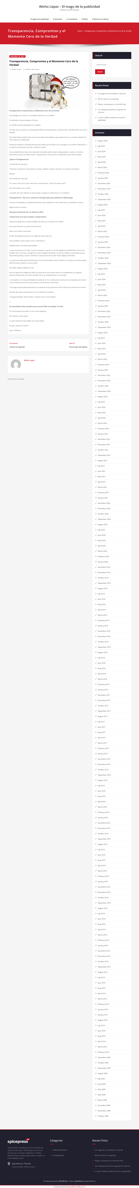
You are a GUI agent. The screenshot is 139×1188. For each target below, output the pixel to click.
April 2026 (102, 162)
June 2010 (102, 1031)
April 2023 (102, 354)
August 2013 (103, 972)
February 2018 (103, 684)
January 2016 (103, 817)
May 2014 (102, 924)
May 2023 (102, 348)
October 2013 (103, 961)
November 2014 (104, 892)
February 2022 (103, 428)
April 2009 (102, 1095)
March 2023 (102, 359)
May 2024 (102, 285)
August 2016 (103, 780)
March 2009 (102, 1100)
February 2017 (103, 748)
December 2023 (104, 311)
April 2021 (102, 482)
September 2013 (104, 967)
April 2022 (102, 418)
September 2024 (104, 263)
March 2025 (102, 231)
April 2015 (102, 865)
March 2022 (102, 423)
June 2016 (102, 791)
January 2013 (103, 1009)
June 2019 (102, 599)
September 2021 (104, 455)
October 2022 (103, 386)
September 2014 (104, 903)
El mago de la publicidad (40, 19)
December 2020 (104, 503)
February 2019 (103, 620)
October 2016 (103, 770)
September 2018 (104, 647)
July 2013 (101, 977)
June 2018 (102, 663)
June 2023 (102, 343)
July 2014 (101, 913)
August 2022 (103, 396)
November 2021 (104, 444)
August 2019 (103, 588)
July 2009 (101, 1079)
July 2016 (101, 785)
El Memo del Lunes (32, 69)
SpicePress (79, 1181)
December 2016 (104, 759)
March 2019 (102, 615)
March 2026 (102, 167)
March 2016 (102, 807)
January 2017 (103, 754)
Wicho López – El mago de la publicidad (69, 6)
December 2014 (104, 887)
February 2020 (103, 556)
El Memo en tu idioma (100, 19)
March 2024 (102, 295)
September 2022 (104, 391)
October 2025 (103, 194)
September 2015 (104, 839)
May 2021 (102, 476)
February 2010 (103, 1052)
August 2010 (103, 1020)
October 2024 (103, 258)
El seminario (57, 19)
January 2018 (103, 690)
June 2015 (102, 855)
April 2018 (102, 674)
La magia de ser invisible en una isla (112, 93)
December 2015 (104, 823)
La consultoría (72, 19)
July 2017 (101, 722)
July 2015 (101, 849)
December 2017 (104, 695)
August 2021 (103, 460)
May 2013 (102, 988)
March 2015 (102, 871)
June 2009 (102, 1084)
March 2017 (102, 743)
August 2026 (103, 141)
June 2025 (102, 215)
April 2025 (102, 226)
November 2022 (104, 380)
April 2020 (102, 546)
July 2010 (101, 1025)
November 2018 (104, 636)
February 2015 (103, 876)
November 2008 (104, 1111)
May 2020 (102, 540)
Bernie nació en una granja (108, 99)
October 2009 (103, 1063)
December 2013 (104, 951)
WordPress (63, 1181)
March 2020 (102, 551)
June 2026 (102, 151)
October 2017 (103, 706)
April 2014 (102, 929)
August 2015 (103, 844)
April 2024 (102, 290)
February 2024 (103, 301)
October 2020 (103, 514)
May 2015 (102, 860)
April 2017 (102, 738)
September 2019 (104, 583)
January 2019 (103, 626)
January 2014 (103, 945)
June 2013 (102, 983)
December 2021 (104, 439)
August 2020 (103, 524)
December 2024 (104, 247)
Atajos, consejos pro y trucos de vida (112, 104)
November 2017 (104, 700)
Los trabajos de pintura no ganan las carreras (112, 1166)
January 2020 (103, 562)
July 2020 (101, 530)
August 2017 (103, 716)
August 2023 (103, 333)
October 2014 (103, 897)
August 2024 (103, 269)
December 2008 (104, 1105)
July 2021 (101, 466)
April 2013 (102, 993)
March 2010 (102, 1047)
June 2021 (102, 471)
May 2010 (102, 1036)
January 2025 (103, 242)
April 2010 (102, 1041)
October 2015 (103, 833)
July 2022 (101, 402)
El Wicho (85, 19)
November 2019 (104, 572)
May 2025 (102, 221)
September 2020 (104, 519)
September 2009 (104, 1068)
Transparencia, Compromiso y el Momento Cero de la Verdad (107, 31)
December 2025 (104, 183)
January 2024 (103, 306)
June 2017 (102, 727)
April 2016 (102, 801)
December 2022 (104, 375)
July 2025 (101, 210)
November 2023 (104, 317)
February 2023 (103, 364)
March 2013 (102, 999)
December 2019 (104, 567)
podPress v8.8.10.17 (77, 1187)
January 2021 (103, 498)
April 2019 (102, 610)
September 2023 (104, 327)
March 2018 (102, 679)
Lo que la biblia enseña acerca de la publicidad (113, 1171)
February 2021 (103, 492)
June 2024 (102, 279)
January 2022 (103, 434)
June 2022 (102, 407)
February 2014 (103, 940)
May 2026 (102, 157)
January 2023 (103, 370)
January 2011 (103, 1015)
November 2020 (104, 508)
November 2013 (104, 956)
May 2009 (102, 1089)
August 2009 (103, 1073)
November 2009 (104, 1057)
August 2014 (103, 908)
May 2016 (102, 796)
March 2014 (102, 935)
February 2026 (103, 173)
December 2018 (104, 631)
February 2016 (103, 812)
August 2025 (103, 205)
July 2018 (101, 658)
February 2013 (103, 1004)
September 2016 (104, 775)
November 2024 (104, 253)
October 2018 (103, 642)
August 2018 (103, 652)
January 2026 (103, 178)
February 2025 (103, 237)
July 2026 (101, 146)
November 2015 (104, 828)
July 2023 (101, 338)
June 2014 (102, 919)
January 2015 (103, 881)
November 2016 (104, 764)
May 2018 (102, 668)
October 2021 (103, 450)
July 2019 (101, 594)
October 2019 (103, 578)
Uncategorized (58, 1155)
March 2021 (102, 487)
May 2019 (102, 604)
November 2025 (104, 189)
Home (80, 31)
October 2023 (103, 322)
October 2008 (103, 1116)
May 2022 (102, 412)
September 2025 (104, 199)
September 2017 (104, 711)
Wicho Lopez (16, 69)
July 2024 (101, 274)
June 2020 (102, 535)
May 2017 (102, 732)
